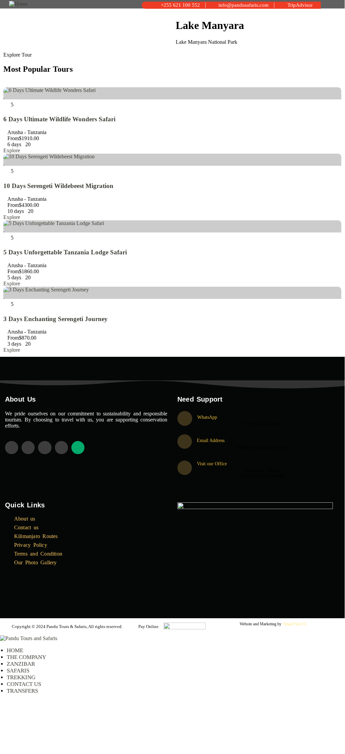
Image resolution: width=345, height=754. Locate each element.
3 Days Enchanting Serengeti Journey (55, 318)
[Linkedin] (61, 447)
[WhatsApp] (184, 418)
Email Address (211, 440)
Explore (11, 150)
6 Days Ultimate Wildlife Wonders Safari (59, 119)
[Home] (18, 4)
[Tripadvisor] (77, 447)
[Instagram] (44, 447)
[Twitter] (11, 447)
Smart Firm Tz (295, 624)
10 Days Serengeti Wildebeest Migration (58, 185)
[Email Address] (184, 441)
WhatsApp (207, 417)
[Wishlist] (4, 96)
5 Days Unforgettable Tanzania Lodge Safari (65, 252)
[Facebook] (28, 447)
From (13, 138)
